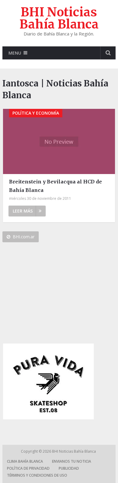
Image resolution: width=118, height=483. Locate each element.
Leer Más (23, 211)
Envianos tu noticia (71, 461)
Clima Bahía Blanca (25, 461)
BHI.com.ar (23, 237)
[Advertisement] (48, 295)
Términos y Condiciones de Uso (37, 475)
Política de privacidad (28, 468)
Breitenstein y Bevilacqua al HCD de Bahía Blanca (55, 186)
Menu (14, 53)
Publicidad (69, 468)
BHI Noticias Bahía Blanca (59, 18)
